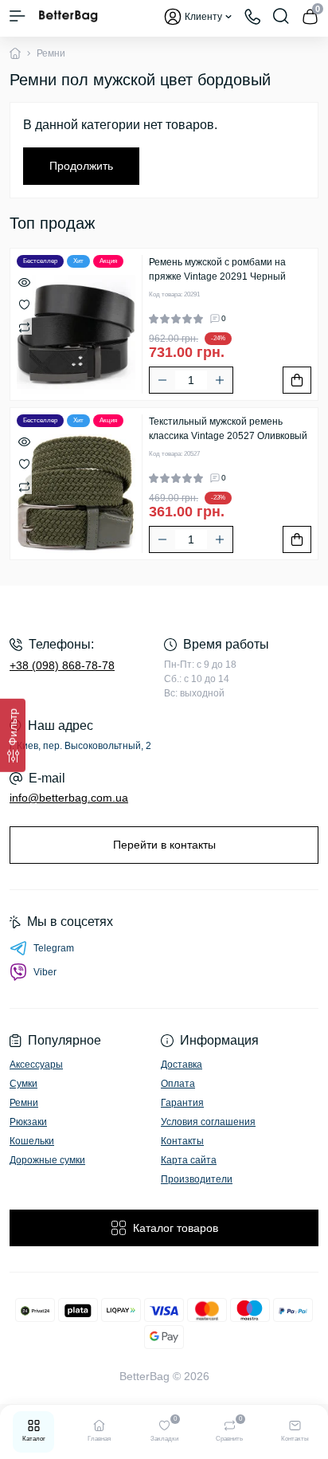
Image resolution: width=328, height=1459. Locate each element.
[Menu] (17, 16)
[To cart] (297, 380)
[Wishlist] (24, 304)
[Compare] (24, 326)
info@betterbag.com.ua (69, 797)
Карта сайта (189, 1160)
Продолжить (81, 165)
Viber (45, 972)
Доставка (181, 1064)
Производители (196, 1179)
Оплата (178, 1083)
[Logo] (68, 15)
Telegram (53, 948)
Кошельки (32, 1141)
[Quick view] (24, 282)
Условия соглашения (208, 1122)
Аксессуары (36, 1064)
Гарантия (182, 1102)
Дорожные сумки (47, 1160)
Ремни (24, 1102)
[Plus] (219, 380)
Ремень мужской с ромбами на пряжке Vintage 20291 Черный (217, 269)
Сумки (23, 1083)
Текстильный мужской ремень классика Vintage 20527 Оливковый (228, 428)
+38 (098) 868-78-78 (62, 665)
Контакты (182, 1141)
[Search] (281, 16)
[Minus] (162, 380)
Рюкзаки (28, 1122)
